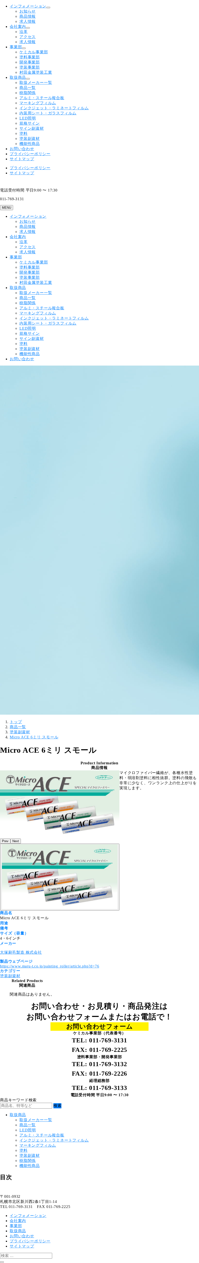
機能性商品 (29, 144)
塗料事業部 (29, 57)
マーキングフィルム (37, 103)
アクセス (27, 37)
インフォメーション (28, 6)
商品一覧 (27, 88)
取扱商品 (18, 77)
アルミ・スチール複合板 (41, 98)
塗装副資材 (29, 138)
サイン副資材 (31, 128)
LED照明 (27, 118)
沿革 (23, 32)
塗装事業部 (29, 67)
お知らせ (27, 11)
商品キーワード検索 (18, 1100)
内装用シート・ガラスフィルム (47, 113)
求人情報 (27, 21)
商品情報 (27, 16)
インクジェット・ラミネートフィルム (54, 108)
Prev (5, 841)
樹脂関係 (27, 93)
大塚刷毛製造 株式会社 (21, 952)
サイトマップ (22, 159)
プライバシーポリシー (30, 154)
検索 (57, 1105)
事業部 (16, 47)
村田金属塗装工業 (35, 72)
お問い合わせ (22, 149)
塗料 (23, 133)
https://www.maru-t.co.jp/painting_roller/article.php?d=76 (49, 966)
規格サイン (29, 123)
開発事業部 (29, 62)
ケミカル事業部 (33, 52)
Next (15, 841)
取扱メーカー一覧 (35, 82)
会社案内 (18, 26)
